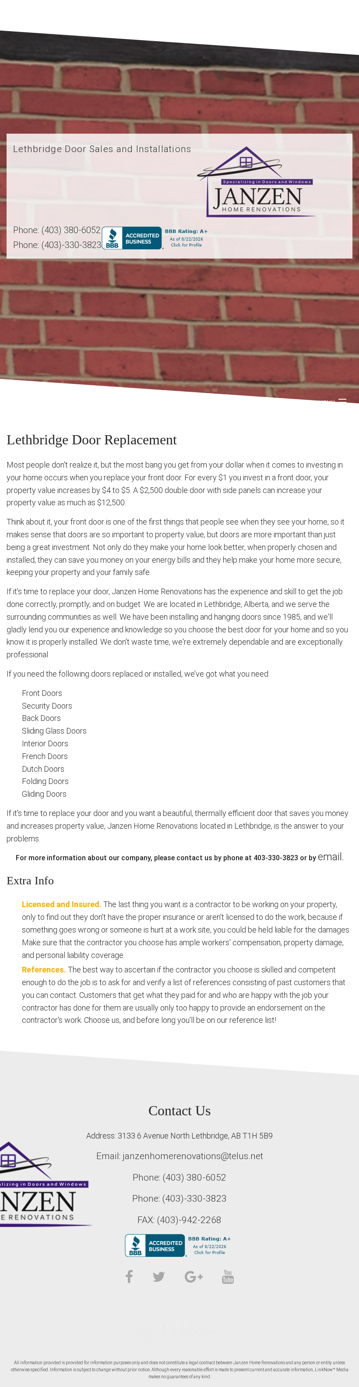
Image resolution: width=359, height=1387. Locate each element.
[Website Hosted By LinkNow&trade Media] (179, 1336)
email (330, 857)
